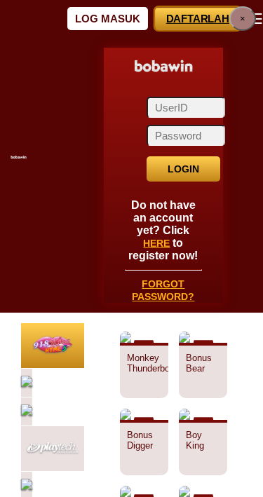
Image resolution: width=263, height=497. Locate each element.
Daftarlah (197, 19)
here (157, 234)
